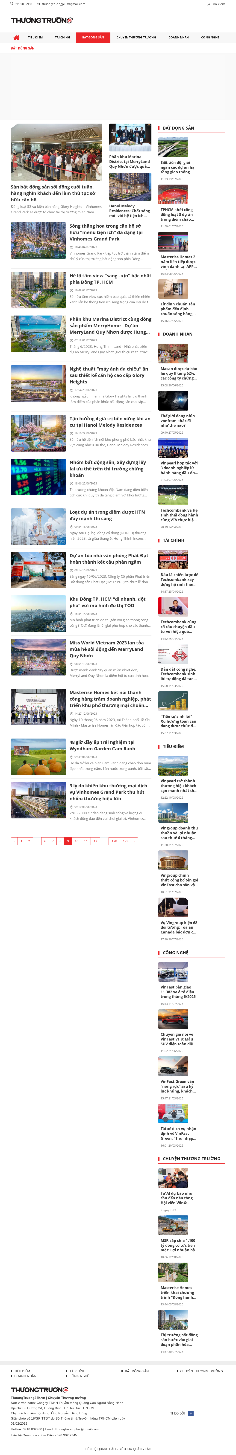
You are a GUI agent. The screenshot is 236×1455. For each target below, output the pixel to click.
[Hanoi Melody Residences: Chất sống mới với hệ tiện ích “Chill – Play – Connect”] (130, 187)
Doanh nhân (178, 334)
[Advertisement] (118, 87)
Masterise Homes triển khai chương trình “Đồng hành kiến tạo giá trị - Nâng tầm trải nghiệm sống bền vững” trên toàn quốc (177, 1292)
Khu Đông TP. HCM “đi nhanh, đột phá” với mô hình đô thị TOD (108, 602)
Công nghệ (175, 952)
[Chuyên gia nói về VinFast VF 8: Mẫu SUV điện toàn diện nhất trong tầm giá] (173, 1019)
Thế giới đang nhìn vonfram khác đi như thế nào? (178, 420)
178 (114, 841)
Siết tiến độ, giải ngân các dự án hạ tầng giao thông (178, 167)
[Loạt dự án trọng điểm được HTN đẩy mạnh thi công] (38, 526)
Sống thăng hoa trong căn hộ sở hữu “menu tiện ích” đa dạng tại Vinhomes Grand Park (106, 232)
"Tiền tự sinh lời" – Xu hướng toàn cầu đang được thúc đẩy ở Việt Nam (179, 721)
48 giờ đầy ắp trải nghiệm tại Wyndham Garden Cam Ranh (102, 745)
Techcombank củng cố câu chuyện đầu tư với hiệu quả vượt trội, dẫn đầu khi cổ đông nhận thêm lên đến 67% (178, 627)
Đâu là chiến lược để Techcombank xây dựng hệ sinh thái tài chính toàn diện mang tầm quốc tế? (179, 579)
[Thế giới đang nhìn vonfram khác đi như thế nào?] (173, 401)
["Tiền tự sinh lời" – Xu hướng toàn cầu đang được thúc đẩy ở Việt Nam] (173, 701)
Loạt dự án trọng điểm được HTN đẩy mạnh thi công (107, 515)
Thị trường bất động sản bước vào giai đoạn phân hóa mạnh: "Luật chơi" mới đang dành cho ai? (179, 1340)
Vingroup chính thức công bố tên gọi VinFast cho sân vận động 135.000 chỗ (179, 880)
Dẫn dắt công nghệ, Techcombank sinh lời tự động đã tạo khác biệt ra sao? (178, 674)
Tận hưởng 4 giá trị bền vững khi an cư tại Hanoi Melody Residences (110, 421)
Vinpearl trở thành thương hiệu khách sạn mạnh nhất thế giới (178, 786)
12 (95, 841)
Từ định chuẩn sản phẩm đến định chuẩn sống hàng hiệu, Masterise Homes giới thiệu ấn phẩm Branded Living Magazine (179, 309)
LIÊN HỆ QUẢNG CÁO (100, 1449)
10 (76, 841)
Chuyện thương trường (191, 1158)
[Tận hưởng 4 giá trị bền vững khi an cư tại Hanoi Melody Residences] (38, 433)
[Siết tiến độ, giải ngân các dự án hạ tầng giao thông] (173, 147)
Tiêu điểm (173, 746)
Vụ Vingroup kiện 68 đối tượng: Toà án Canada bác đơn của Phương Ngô (179, 927)
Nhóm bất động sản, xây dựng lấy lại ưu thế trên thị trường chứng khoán (108, 468)
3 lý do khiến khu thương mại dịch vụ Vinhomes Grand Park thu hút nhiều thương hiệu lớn (108, 792)
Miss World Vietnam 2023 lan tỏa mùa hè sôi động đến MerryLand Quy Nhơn (107, 649)
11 (86, 841)
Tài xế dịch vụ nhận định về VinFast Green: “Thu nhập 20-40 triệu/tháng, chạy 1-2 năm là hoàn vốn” (178, 1133)
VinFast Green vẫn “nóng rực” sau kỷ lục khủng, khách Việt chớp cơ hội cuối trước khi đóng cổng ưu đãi (179, 1086)
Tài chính (173, 540)
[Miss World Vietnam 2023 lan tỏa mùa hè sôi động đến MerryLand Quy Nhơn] (38, 657)
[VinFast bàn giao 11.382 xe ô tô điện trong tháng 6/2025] (173, 972)
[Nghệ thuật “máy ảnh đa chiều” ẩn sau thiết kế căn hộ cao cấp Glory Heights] (38, 383)
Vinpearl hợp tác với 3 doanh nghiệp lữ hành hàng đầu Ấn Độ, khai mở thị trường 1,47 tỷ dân (179, 468)
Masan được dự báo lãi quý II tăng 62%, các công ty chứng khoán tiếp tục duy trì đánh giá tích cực (179, 373)
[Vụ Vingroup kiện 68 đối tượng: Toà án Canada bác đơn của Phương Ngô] (173, 907)
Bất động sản (178, 128)
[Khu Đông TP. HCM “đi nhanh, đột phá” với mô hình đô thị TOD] (38, 613)
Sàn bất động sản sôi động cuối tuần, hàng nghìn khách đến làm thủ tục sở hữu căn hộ (53, 193)
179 (125, 841)
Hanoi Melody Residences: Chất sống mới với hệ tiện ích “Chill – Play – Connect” (130, 211)
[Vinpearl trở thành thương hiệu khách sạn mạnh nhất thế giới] (173, 766)
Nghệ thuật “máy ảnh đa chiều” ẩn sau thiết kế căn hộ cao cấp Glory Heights (109, 375)
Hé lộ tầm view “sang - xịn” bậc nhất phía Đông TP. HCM (110, 278)
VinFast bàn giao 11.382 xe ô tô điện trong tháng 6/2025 (178, 992)
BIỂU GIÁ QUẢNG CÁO (135, 1449)
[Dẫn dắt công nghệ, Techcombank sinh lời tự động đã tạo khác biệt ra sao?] (173, 654)
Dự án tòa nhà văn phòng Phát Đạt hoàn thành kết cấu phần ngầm (109, 558)
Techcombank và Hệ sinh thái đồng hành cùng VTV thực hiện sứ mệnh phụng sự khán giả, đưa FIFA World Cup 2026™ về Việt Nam (179, 515)
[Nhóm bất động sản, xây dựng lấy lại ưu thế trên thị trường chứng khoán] (38, 477)
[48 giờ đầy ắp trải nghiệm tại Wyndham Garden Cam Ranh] (38, 757)
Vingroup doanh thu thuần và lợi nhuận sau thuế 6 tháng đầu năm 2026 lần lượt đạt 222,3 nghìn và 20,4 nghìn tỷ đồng (179, 833)
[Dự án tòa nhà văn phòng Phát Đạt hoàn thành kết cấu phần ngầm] (38, 570)
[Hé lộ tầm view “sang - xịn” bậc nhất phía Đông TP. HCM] (38, 290)
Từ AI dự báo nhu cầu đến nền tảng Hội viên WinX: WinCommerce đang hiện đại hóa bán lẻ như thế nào (179, 1198)
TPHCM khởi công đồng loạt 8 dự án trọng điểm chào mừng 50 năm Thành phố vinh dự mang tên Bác (178, 214)
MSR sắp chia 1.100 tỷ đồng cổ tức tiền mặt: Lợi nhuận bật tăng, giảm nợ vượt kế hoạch (179, 1245)
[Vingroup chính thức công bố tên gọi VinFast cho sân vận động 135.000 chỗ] (173, 860)
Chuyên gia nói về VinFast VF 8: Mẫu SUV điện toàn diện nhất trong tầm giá (178, 1039)
